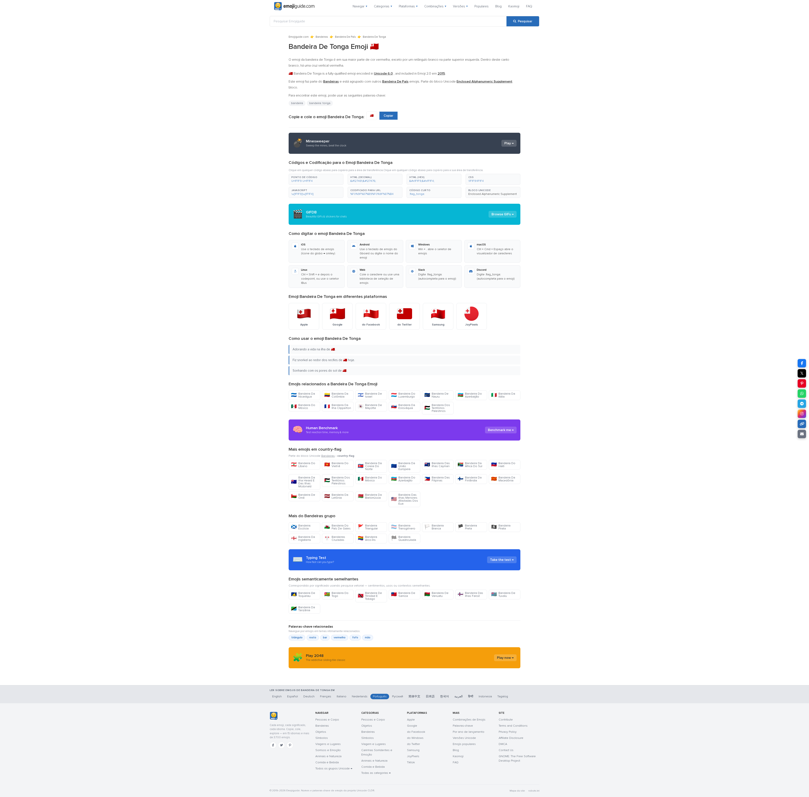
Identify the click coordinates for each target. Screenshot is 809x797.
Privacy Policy (508, 732)
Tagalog (502, 696)
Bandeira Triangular (368, 527)
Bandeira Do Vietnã (336, 464)
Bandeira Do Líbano (303, 464)
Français (325, 696)
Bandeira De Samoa (403, 594)
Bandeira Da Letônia (336, 496)
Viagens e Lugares (328, 744)
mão (367, 637)
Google (412, 725)
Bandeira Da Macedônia (503, 479)
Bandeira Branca (434, 527)
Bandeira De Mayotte (370, 406)
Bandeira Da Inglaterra (303, 538)
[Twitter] (281, 745)
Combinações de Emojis (469, 719)
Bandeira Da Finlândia (470, 479)
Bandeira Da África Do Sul (470, 464)
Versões (460, 6)
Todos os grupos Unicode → (333, 768)
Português (380, 696)
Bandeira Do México (303, 406)
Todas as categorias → (376, 773)
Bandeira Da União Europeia (403, 466)
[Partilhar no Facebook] (802, 363)
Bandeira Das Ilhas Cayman (437, 464)
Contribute (506, 719)
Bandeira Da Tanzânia (303, 608)
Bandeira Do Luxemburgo (403, 395)
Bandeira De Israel (370, 395)
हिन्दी (470, 696)
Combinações (435, 6)
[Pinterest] (290, 745)
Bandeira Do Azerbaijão (470, 395)
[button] (316, 179)
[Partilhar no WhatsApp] (802, 393)
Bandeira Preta (467, 527)
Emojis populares (464, 744)
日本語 (430, 696)
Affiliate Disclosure (511, 738)
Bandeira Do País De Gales (337, 527)
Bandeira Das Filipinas (437, 479)
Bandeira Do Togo (336, 594)
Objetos (320, 732)
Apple (411, 719)
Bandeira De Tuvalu (503, 594)
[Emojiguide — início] (273, 716)
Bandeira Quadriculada (403, 538)
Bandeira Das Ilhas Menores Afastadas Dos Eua (404, 499)
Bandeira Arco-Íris (367, 538)
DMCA (503, 744)
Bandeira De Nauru (436, 395)
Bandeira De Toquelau (303, 594)
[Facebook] (273, 745)
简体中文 (414, 696)
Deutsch (309, 696)
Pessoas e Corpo (327, 719)
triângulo (297, 637)
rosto (312, 637)
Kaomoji (513, 6)
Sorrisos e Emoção (328, 750)
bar (325, 637)
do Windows (415, 738)
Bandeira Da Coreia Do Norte (370, 466)
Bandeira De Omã (303, 496)
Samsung (413, 750)
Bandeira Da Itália (503, 395)
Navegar (360, 6)
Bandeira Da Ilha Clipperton (337, 406)
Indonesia (485, 696)
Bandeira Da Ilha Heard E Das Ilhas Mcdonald (303, 482)
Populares (481, 6)
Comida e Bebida (327, 762)
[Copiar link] (802, 424)
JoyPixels (413, 756)
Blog (498, 6)
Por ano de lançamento (468, 732)
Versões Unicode (464, 738)
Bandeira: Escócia (301, 527)
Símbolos (321, 738)
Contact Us (506, 750)
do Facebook (416, 732)
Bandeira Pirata (500, 527)
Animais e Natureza (328, 756)
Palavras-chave (463, 725)
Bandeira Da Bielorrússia (370, 496)
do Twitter (413, 744)
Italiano (341, 696)
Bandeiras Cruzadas (334, 538)
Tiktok (411, 762)
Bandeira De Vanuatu (436, 594)
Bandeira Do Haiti (503, 464)
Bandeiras (322, 37)
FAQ (529, 6)
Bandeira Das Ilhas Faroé (470, 594)
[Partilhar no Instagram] (802, 414)
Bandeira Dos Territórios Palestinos (437, 408)
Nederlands (359, 696)
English (277, 696)
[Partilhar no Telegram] (802, 403)
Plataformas (408, 6)
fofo (355, 637)
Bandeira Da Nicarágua (303, 395)
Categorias (383, 6)
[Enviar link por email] (802, 434)
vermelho (340, 637)
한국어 (444, 696)
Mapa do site (517, 790)
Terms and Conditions (513, 725)
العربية (458, 696)
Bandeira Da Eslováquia (403, 406)
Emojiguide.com (299, 37)
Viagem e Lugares (373, 744)
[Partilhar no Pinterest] (802, 383)
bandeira (297, 103)
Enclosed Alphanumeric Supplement (492, 194)
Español (292, 696)
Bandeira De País (345, 37)
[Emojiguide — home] (294, 6)
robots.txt (533, 790)
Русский (397, 696)
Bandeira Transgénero (403, 527)
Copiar (388, 116)
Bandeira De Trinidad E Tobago (370, 596)
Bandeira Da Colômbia (336, 395)
